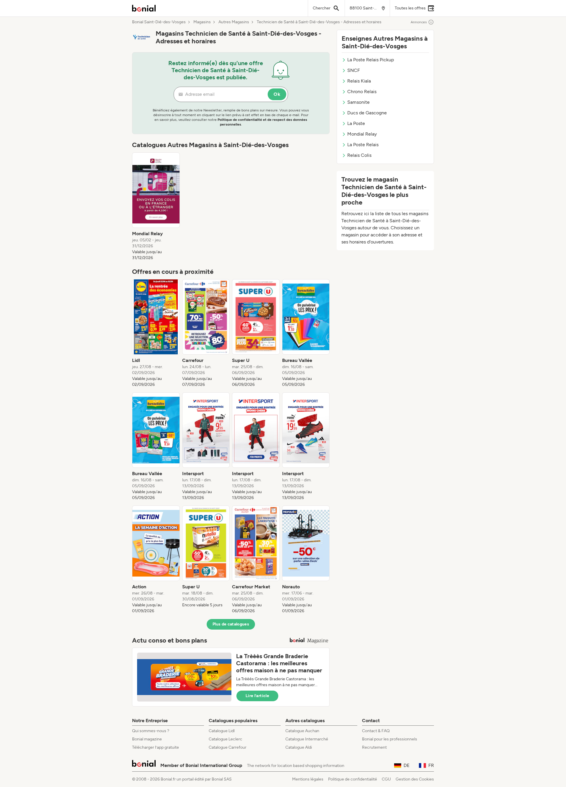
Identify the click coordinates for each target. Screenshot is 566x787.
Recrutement (374, 747)
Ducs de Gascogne (367, 113)
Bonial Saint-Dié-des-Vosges (159, 22)
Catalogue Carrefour (227, 747)
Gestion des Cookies (415, 779)
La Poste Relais (363, 144)
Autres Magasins (233, 22)
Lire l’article (257, 695)
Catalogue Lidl (222, 730)
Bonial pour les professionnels (389, 739)
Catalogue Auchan (302, 730)
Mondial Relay (362, 134)
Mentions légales (307, 779)
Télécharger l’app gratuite (155, 747)
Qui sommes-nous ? (150, 730)
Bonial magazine (147, 739)
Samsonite (358, 102)
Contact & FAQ (376, 730)
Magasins (202, 22)
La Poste (356, 123)
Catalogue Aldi (298, 747)
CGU (386, 779)
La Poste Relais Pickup (370, 59)
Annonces (419, 22)
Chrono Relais (361, 91)
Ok (277, 94)
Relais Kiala (359, 81)
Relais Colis (359, 155)
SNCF (353, 70)
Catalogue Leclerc (225, 739)
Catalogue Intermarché (306, 739)
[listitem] (156, 206)
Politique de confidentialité (352, 779)
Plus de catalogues (231, 624)
